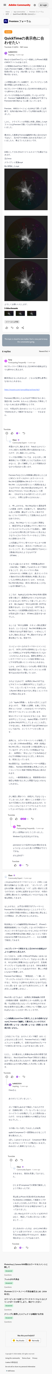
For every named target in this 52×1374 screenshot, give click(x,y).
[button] (4, 6)
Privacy (34, 1358)
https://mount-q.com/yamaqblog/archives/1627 (22, 389)
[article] (26, 396)
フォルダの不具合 (11, 1279)
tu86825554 (12, 52)
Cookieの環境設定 (11, 1362)
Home (8, 12)
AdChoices (11, 1371)
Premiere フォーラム (36, 12)
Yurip (10, 360)
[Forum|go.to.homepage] (20, 5)
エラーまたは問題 (12, 322)
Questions (8, 1275)
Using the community (12, 1358)
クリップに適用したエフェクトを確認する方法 (23, 1314)
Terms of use (26, 1358)
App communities (19, 12)
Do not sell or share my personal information (20, 1367)
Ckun (15, 440)
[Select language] (35, 5)
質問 (7, 14)
